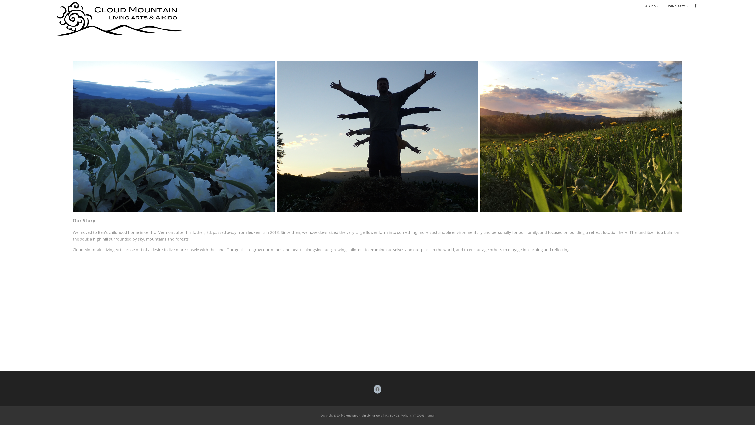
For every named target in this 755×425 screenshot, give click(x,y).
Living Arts (676, 6)
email (431, 415)
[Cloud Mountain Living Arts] (119, 36)
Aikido (650, 6)
